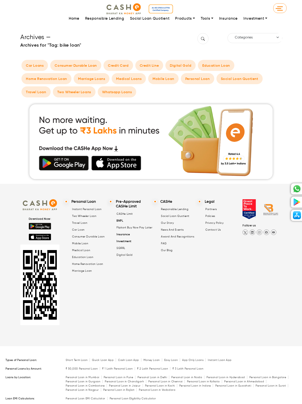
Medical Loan (81, 250)
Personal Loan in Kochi (160, 385)
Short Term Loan (77, 360)
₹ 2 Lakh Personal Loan (152, 368)
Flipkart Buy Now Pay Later (135, 227)
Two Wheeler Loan (84, 216)
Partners (211, 209)
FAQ (164, 243)
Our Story (167, 222)
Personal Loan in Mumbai (82, 377)
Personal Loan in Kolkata (203, 381)
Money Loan (151, 360)
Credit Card (118, 65)
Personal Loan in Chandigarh (124, 381)
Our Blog (167, 250)
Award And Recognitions (177, 236)
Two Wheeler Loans (74, 92)
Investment (253, 18)
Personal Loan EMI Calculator (85, 398)
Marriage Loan (82, 270)
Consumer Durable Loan (76, 65)
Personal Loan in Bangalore (267, 377)
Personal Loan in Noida (186, 377)
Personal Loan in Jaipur (125, 385)
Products (183, 18)
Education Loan (216, 65)
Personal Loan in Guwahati (233, 385)
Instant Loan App (220, 360)
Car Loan (78, 229)
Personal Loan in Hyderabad (225, 377)
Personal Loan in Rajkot (119, 389)
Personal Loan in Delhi (152, 377)
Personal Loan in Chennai (165, 381)
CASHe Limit (125, 213)
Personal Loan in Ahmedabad (244, 381)
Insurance (228, 18)
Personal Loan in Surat (271, 385)
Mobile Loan (163, 78)
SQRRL (121, 248)
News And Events (172, 229)
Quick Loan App (103, 360)
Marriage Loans (91, 78)
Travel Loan (36, 92)
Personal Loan (197, 78)
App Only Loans (192, 360)
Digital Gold (180, 65)
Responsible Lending (104, 18)
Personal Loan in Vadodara (157, 389)
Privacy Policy (214, 222)
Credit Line (149, 65)
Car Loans (35, 65)
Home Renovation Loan (46, 78)
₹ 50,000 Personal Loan (82, 368)
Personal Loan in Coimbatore (85, 385)
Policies (210, 216)
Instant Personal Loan (87, 209)
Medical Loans (128, 78)
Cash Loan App (128, 360)
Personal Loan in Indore (195, 385)
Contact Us (213, 229)
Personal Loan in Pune (118, 377)
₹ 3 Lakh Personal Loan (187, 368)
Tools (205, 18)
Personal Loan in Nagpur (82, 389)
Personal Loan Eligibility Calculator (133, 398)
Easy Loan (171, 360)
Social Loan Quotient (150, 18)
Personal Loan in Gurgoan (83, 381)
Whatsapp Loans (117, 92)
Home (74, 18)
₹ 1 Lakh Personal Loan (117, 368)
